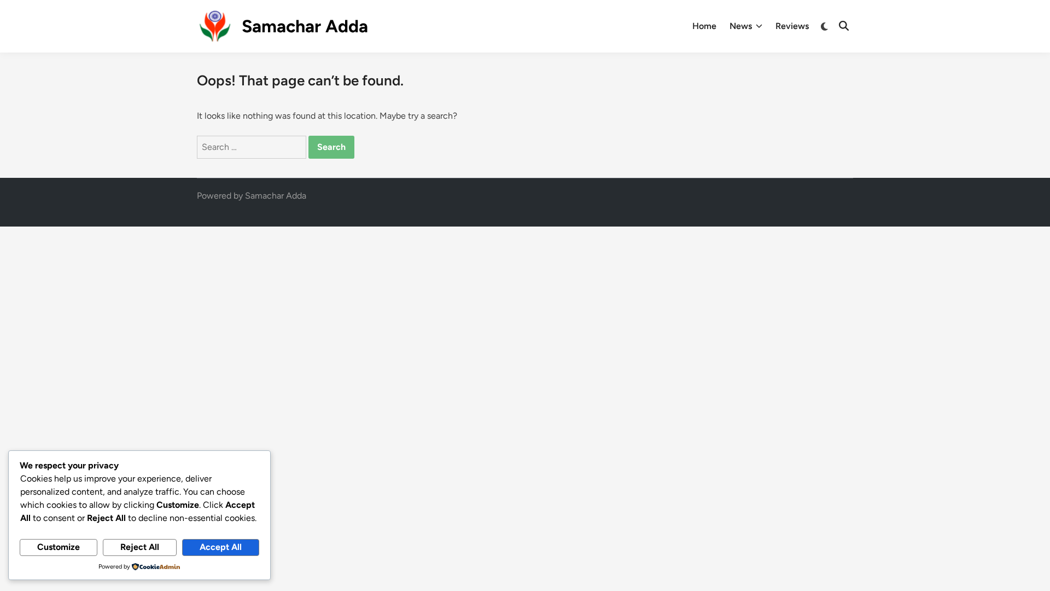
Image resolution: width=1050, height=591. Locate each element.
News (741, 26)
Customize (58, 547)
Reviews (792, 26)
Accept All (221, 547)
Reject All (139, 547)
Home (704, 26)
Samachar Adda (305, 26)
